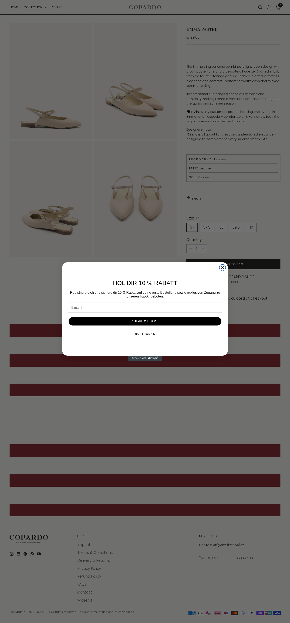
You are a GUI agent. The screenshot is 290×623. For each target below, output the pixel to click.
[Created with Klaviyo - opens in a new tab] (145, 358)
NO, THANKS (145, 333)
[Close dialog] (222, 267)
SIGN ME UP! (145, 321)
